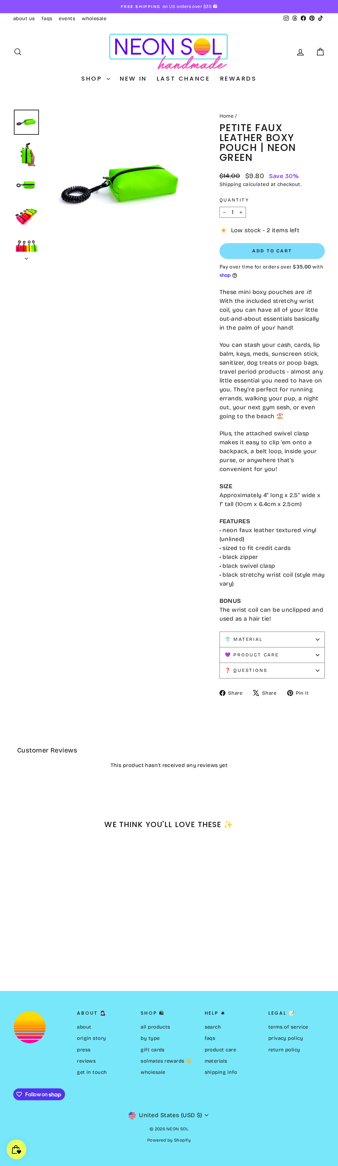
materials (216, 1061)
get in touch (92, 1072)
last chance (183, 78)
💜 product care (252, 655)
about (84, 1027)
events (67, 18)
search (213, 1027)
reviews (86, 1061)
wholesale (94, 18)
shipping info (221, 1072)
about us (24, 18)
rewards (238, 78)
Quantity (234, 200)
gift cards (153, 1050)
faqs (47, 18)
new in (133, 78)
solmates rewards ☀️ (166, 1061)
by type (150, 1038)
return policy (284, 1050)
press (83, 1050)
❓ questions (246, 670)
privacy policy (285, 1038)
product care (220, 1050)
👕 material (244, 639)
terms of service (288, 1027)
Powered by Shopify (169, 1140)
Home (227, 116)
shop (93, 78)
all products (155, 1027)
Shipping (231, 184)
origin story (91, 1038)
